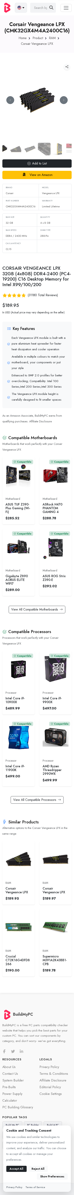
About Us (9, 1066)
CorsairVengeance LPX (17, 890)
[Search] (51, 8)
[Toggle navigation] (66, 8)
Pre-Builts (9, 1087)
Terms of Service (35, 1187)
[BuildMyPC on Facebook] (4, 1051)
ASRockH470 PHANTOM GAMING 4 (52, 508)
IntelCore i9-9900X (52, 700)
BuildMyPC (23, 1014)
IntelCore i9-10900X (15, 700)
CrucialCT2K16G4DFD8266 (18, 960)
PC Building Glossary (17, 1107)
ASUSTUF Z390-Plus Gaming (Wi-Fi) (18, 508)
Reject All (38, 1169)
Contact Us (10, 1073)
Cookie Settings (50, 1093)
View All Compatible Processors (34, 800)
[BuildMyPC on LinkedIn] (21, 1051)
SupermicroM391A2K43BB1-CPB (55, 960)
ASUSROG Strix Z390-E (54, 578)
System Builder (13, 1080)
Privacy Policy (49, 1066)
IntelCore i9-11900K (15, 768)
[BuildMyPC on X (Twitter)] (13, 1051)
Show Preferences (52, 1176)
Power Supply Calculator (12, 1097)
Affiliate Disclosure (40, 421)
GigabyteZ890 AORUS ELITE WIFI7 (17, 580)
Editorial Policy (50, 1087)
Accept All (16, 1169)
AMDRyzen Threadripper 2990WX (52, 770)
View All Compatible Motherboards (34, 609)
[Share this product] (67, 67)
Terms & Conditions (53, 1073)
